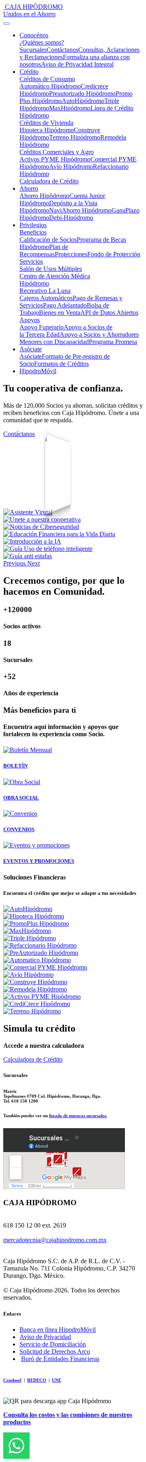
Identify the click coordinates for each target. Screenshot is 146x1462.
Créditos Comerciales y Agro (56, 151)
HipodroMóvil (37, 371)
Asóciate (30, 349)
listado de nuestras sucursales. (78, 1115)
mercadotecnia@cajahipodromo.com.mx (55, 1239)
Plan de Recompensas (43, 250)
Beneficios (33, 232)
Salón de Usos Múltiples (50, 268)
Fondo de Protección (113, 254)
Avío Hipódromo (71, 166)
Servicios (31, 261)
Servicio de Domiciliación (52, 1344)
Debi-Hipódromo (71, 217)
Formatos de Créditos (61, 363)
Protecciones (71, 254)
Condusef (12, 1380)
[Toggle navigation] (6, 23)
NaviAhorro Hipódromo (80, 210)
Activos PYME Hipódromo (54, 159)
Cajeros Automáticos (46, 298)
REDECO (36, 1380)
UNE (56, 1380)
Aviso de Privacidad (45, 1336)
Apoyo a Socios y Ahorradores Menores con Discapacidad (79, 338)
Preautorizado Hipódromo (82, 93)
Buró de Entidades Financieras (60, 1358)
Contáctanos (62, 49)
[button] (15, 563)
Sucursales (33, 49)
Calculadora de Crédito (49, 181)
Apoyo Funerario (41, 327)
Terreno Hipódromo (74, 137)
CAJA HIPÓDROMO (33, 10)
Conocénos (33, 35)
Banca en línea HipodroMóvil (57, 1329)
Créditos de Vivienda (46, 122)
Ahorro (28, 188)
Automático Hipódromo (50, 86)
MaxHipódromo (69, 108)
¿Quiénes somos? (41, 42)
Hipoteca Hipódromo (46, 130)
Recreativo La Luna (45, 290)
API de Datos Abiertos (109, 312)
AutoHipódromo (83, 100)
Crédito (29, 71)
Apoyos (29, 319)
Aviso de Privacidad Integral (77, 64)
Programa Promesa (113, 341)
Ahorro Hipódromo (44, 195)
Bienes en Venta (59, 312)
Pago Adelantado (65, 305)
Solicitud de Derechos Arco (54, 1351)
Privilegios (33, 224)
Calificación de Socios (48, 239)
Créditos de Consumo (47, 78)
